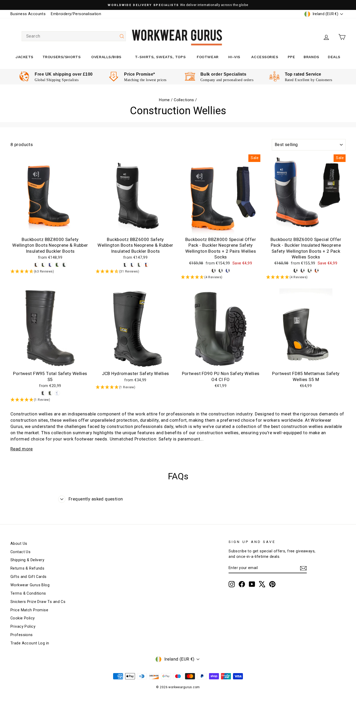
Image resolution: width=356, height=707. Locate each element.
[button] (50, 271)
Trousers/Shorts (61, 57)
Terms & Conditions (28, 593)
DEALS (334, 57)
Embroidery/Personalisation (76, 14)
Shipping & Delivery (27, 560)
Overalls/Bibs (106, 57)
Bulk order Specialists (223, 74)
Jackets (24, 57)
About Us (18, 543)
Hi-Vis (234, 57)
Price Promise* (139, 74)
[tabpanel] (56, 76)
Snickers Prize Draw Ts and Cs (37, 602)
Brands (311, 57)
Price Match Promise (29, 610)
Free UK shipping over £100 (64, 74)
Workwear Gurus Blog (30, 585)
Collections (184, 100)
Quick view (50, 228)
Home (164, 100)
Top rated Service (303, 74)
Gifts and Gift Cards (28, 577)
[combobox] (74, 36)
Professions (21, 635)
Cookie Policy (22, 618)
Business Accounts (28, 14)
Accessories (264, 57)
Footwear (207, 57)
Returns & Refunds (27, 568)
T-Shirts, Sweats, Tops (160, 57)
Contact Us (20, 552)
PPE (291, 57)
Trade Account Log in (29, 643)
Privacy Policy (22, 626)
